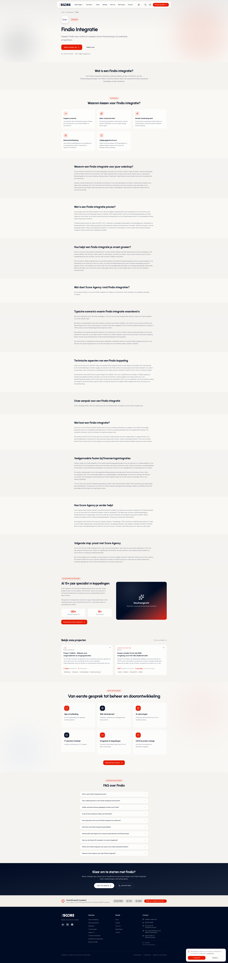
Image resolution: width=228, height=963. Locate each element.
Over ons (112, 4)
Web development (93, 923)
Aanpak (105, 4)
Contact (130, 4)
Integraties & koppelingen (95, 939)
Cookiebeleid (147, 955)
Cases (98, 4)
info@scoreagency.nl (151, 919)
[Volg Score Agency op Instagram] (67, 924)
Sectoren (89, 4)
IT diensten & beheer (94, 935)
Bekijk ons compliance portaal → (155, 901)
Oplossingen (78, 4)
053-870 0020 (149, 922)
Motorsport (121, 4)
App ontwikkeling (93, 919)
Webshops (91, 926)
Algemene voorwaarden (160, 955)
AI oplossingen (92, 929)
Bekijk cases (91, 47)
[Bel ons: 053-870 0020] (145, 4)
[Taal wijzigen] (140, 4)
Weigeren (215, 958)
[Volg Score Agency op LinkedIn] (62, 924)
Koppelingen (69, 12)
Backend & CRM (93, 942)
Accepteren (196, 958)
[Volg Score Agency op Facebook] (72, 924)
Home (63, 12)
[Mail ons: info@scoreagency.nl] (150, 4)
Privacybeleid (137, 955)
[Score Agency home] (65, 4)
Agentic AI (91, 932)
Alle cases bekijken (159, 640)
